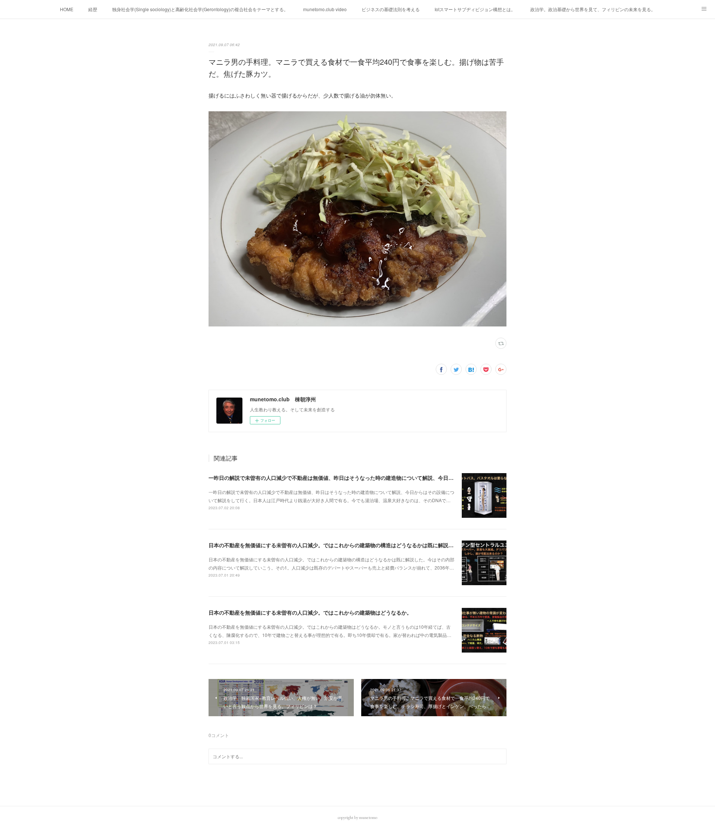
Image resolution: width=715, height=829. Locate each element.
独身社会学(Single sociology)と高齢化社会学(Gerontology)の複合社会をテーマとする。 (200, 9)
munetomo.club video (325, 9)
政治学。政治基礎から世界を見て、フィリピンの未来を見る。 (592, 9)
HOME (66, 9)
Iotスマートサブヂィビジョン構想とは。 (475, 9)
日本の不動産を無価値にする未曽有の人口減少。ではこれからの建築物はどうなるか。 (310, 612)
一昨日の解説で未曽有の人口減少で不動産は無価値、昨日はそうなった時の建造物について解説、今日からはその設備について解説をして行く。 (378, 477)
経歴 (92, 9)
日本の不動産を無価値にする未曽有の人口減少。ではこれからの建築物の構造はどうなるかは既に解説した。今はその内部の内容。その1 (369, 545)
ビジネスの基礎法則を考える (391, 9)
